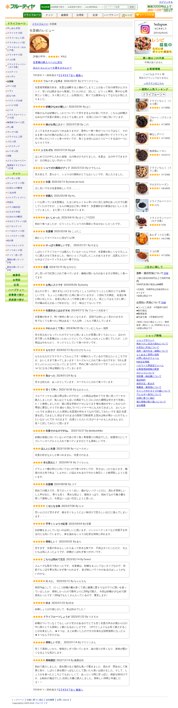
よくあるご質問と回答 (147, 354)
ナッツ (49, 15)
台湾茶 (80, 15)
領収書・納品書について (148, 376)
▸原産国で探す (75, 7)
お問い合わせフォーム (147, 358)
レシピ (128, 15)
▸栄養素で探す (57, 7)
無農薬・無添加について (148, 387)
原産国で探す (16, 299)
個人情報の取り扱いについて (151, 401)
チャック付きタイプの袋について (153, 391)
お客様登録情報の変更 (147, 369)
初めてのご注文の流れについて (152, 343)
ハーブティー (111, 15)
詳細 (166, 273)
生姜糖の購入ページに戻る (47, 62)
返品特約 (140, 380)
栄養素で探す (16, 294)
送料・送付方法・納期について (152, 351)
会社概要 (140, 405)
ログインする (166, 2)
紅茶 (95, 15)
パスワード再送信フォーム (150, 365)
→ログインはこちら (154, 83)
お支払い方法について (147, 347)
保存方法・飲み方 (145, 383)
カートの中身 (146, 15)
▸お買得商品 (91, 7)
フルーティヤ (41, 703)
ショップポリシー (145, 340)
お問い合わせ (63, 700)
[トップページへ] (20, 10)
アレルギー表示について (148, 394)
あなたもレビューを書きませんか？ (52, 67)
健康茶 (64, 15)
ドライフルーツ (32, 14)
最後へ (79, 75)
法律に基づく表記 (145, 398)
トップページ (17, 700)
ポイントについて (145, 372)
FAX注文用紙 (142, 361)
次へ (72, 75)
